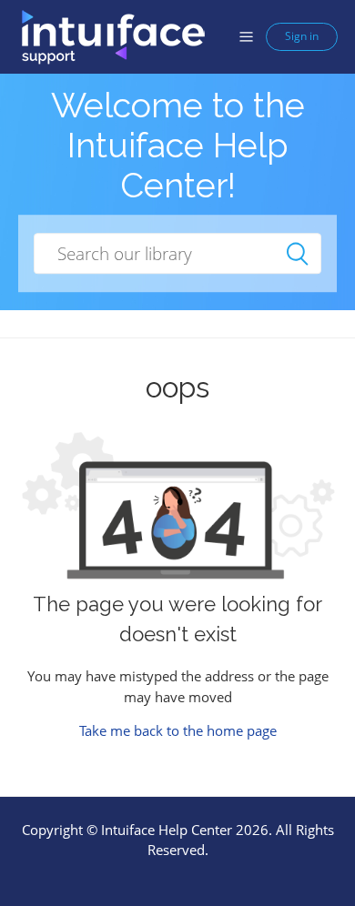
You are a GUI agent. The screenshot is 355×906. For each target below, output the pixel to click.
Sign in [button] (302, 36)
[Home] (112, 35)
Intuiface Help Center (166, 829)
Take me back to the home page (178, 730)
